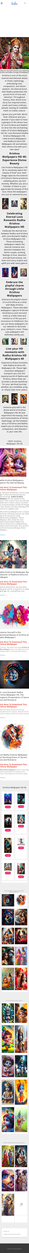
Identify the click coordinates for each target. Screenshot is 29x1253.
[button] (1, 3)
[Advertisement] (14, 21)
